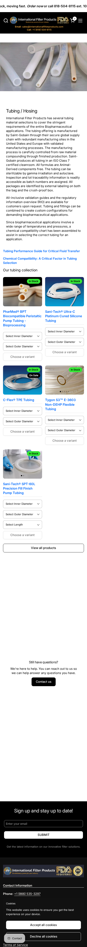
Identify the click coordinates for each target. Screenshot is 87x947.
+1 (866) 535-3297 (27, 894)
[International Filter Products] (35, 21)
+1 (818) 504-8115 (39, 29)
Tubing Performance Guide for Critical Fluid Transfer (41, 251)
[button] (5, 20)
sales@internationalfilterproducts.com (39, 26)
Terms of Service (15, 945)
